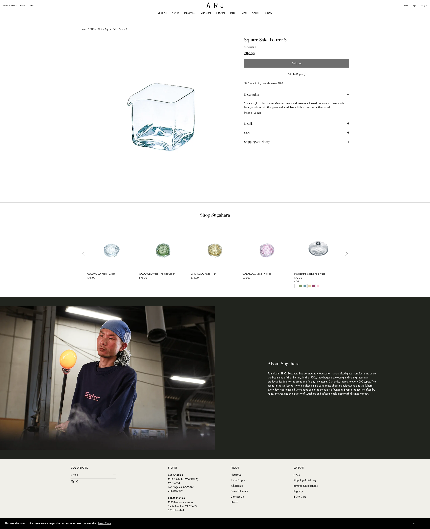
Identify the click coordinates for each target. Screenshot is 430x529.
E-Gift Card (299, 496)
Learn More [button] (104, 523)
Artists (255, 12)
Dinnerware (190, 12)
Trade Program (239, 480)
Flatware (220, 12)
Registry (268, 12)
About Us (236, 474)
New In (175, 12)
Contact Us (237, 496)
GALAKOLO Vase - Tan (203, 273)
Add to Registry (297, 74)
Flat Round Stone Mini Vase (309, 273)
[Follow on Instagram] (72, 481)
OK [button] (413, 523)
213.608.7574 (176, 490)
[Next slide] (344, 254)
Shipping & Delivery (304, 480)
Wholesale (237, 485)
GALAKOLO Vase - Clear (101, 273)
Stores (22, 5)
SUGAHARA (250, 47)
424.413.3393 (176, 510)
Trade (31, 5)
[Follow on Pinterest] (77, 481)
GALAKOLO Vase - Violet (257, 273)
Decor (233, 12)
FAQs (296, 474)
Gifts (244, 12)
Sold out (297, 63)
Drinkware (206, 12)
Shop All (162, 12)
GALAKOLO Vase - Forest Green (157, 273)
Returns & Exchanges (305, 485)
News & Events (9, 5)
